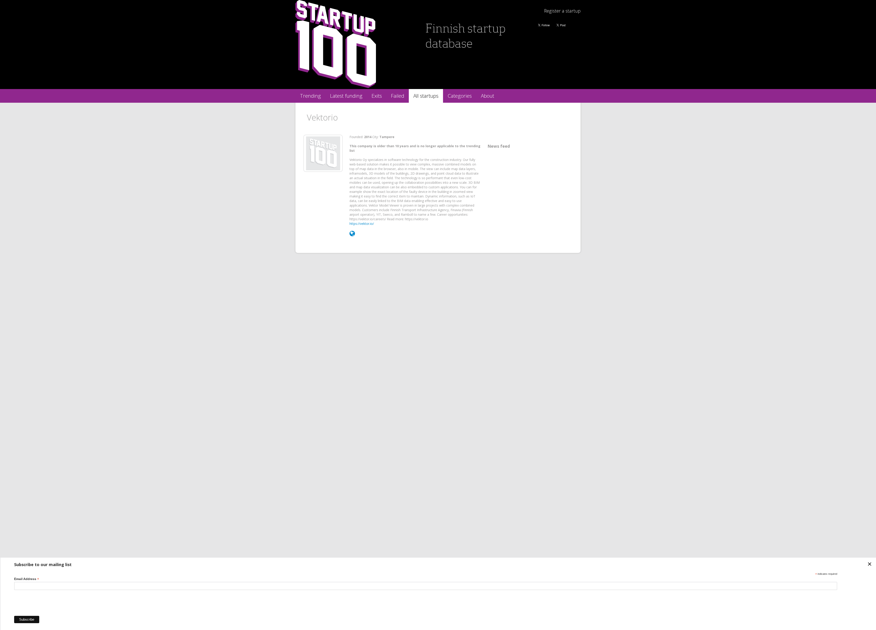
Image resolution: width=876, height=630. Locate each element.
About (487, 95)
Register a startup (562, 11)
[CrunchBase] (352, 234)
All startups (425, 95)
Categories (460, 95)
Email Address (26, 579)
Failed (397, 95)
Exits (377, 95)
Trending (310, 95)
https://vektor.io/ (361, 223)
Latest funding (346, 95)
